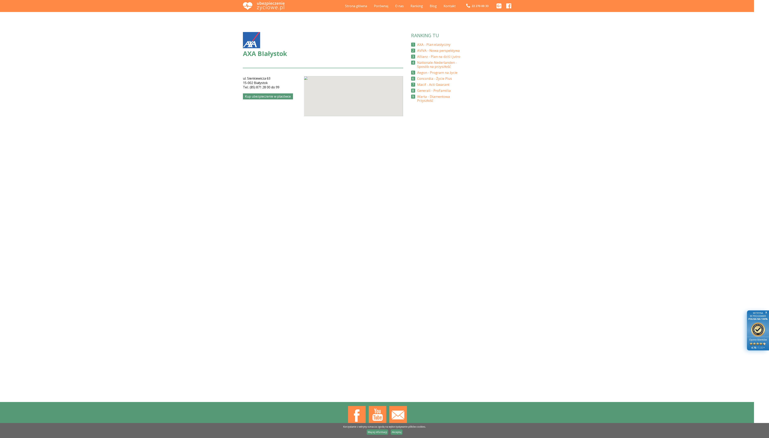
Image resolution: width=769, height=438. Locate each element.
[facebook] (508, 7)
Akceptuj (397, 432)
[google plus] (498, 7)
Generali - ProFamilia (434, 91)
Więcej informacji (377, 432)
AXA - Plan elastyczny (434, 45)
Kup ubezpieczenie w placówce (268, 96)
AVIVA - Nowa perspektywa (438, 51)
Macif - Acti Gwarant (433, 85)
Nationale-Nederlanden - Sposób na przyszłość (437, 65)
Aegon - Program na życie (437, 73)
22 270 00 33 (480, 6)
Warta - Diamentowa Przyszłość (433, 99)
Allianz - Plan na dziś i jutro (438, 57)
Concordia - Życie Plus (434, 79)
